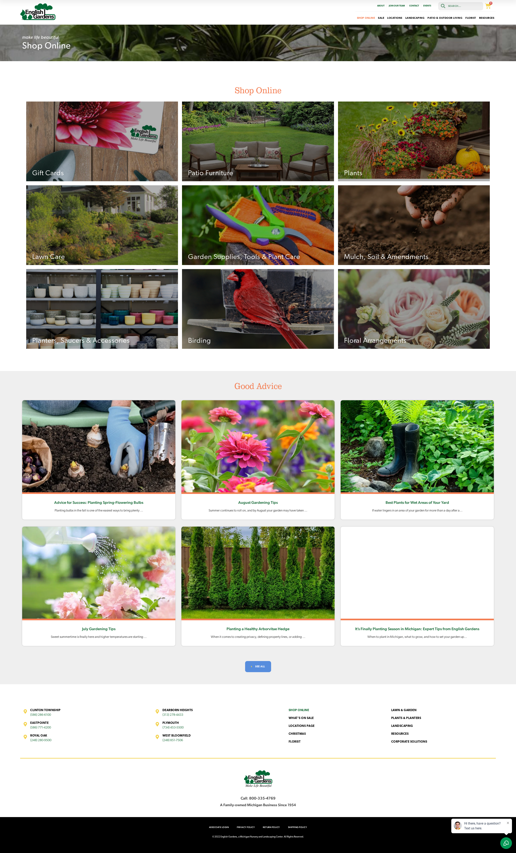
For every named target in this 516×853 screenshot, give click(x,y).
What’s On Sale (301, 718)
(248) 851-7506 (172, 740)
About (381, 6)
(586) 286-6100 (40, 715)
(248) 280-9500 (40, 740)
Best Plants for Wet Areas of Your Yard (417, 502)
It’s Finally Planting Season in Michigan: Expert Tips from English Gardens (417, 629)
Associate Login (219, 827)
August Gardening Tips (258, 502)
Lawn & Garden (404, 710)
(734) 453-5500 (173, 727)
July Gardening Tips (98, 629)
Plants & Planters (406, 718)
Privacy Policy (246, 827)
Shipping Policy (297, 827)
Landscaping (402, 726)
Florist (295, 741)
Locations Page (302, 726)
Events (427, 6)
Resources (400, 734)
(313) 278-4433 (172, 715)
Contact (414, 6)
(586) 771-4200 (40, 727)
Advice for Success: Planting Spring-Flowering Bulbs (98, 502)
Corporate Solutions (409, 741)
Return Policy (271, 827)
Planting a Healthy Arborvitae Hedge (258, 629)
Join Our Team (397, 6)
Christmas (297, 734)
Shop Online (299, 710)
